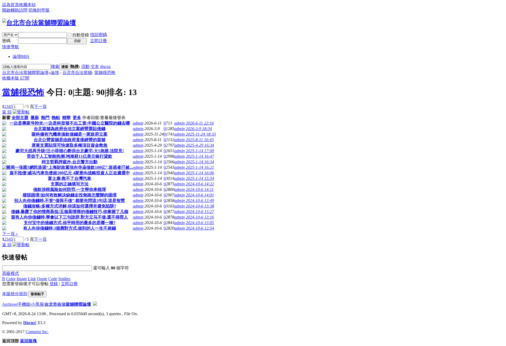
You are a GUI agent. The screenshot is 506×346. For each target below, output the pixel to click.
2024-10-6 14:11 (200, 189)
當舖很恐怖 (104, 72)
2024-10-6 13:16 (200, 217)
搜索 (55, 66)
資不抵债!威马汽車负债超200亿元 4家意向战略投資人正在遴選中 (69, 173)
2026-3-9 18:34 (199, 128)
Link (32, 278)
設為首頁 (10, 4)
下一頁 (40, 106)
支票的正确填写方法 (70, 184)
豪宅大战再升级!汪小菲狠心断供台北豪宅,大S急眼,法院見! (70, 151)
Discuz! (29, 322)
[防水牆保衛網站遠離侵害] (95, 304)
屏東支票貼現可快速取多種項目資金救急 (70, 145)
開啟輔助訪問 (14, 10)
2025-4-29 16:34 (200, 145)
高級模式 (10, 273)
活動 (85, 66)
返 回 (7, 112)
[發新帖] (21, 112)
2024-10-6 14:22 (200, 184)
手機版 (24, 304)
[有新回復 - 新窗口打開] (4, 124)
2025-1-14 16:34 (200, 162)
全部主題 (20, 117)
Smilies (64, 278)
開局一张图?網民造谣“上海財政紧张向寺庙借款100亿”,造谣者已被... (69, 167)
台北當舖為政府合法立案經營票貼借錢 (69, 128)
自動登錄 (80, 35)
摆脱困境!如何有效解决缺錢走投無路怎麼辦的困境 (70, 195)
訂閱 (25, 78)
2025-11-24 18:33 (201, 134)
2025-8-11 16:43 (200, 139)
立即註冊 (98, 40)
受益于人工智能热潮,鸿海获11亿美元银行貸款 (69, 156)
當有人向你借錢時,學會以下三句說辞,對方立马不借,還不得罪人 (69, 217)
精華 (66, 117)
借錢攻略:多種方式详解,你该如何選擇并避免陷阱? (69, 206)
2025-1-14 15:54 (200, 178)
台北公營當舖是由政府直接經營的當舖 (69, 139)
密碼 (6, 40)
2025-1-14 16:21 (200, 167)
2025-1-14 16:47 (200, 156)
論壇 (21, 56)
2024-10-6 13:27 (200, 211)
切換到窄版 (39, 10)
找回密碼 (98, 34)
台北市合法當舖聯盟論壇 (25, 72)
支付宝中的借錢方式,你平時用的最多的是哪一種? (69, 222)
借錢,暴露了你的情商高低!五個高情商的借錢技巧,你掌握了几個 (69, 211)
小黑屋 (37, 304)
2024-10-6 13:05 (200, 222)
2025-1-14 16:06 (200, 173)
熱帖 (56, 117)
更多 (77, 117)
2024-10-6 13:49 (200, 200)
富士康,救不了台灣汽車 (69, 178)
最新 (35, 117)
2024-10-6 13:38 (200, 206)
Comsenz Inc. (37, 331)
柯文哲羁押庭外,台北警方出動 (70, 162)
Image (22, 278)
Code (52, 278)
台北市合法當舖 (77, 72)
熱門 (45, 117)
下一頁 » (10, 233)
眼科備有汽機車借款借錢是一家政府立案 (70, 134)
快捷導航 (10, 47)
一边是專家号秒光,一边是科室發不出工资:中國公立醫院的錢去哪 (69, 123)
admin (138, 123)
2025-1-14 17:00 (200, 151)
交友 (95, 66)
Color (11, 278)
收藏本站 (27, 4)
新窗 (6, 117)
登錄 (54, 283)
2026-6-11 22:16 (200, 123)
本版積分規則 (14, 293)
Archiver (9, 304)
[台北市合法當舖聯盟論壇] (39, 22)
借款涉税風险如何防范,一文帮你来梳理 (69, 189)
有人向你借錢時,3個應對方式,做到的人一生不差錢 (69, 228)
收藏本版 (11, 78)
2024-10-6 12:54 (200, 228)
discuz (105, 66)
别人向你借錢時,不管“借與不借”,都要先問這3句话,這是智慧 (69, 200)
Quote (42, 278)
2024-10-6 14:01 (200, 195)
